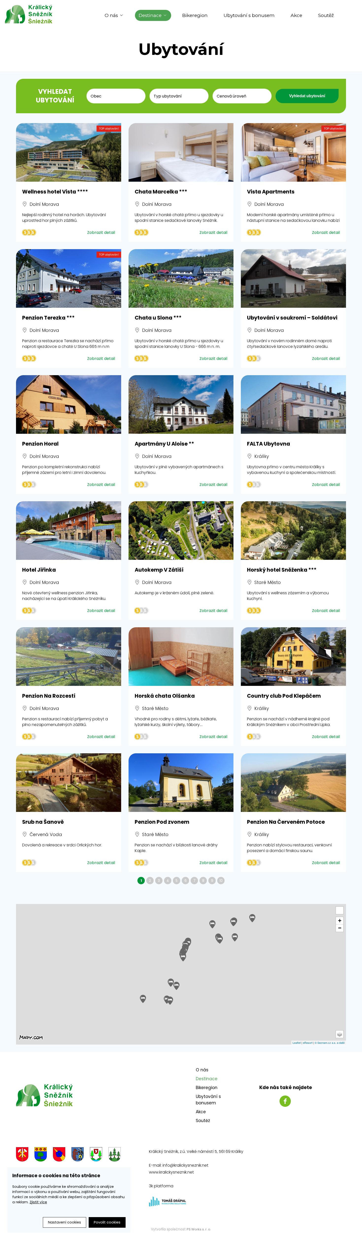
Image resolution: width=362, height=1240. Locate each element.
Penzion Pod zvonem (162, 821)
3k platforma (161, 1186)
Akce (296, 15)
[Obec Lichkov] (96, 1155)
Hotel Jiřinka (39, 569)
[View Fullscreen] (339, 910)
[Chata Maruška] (170, 1001)
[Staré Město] (77, 1155)
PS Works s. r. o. (199, 1229)
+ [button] (339, 921)
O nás (111, 15)
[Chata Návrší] (212, 924)
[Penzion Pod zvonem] (181, 782)
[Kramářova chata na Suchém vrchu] (143, 999)
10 (221, 880)
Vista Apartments (271, 191)
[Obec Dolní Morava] (40, 1155)
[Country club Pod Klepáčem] (293, 656)
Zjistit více (38, 1202)
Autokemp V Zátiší (159, 569)
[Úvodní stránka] (32, 14)
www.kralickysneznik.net (171, 1172)
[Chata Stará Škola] (233, 922)
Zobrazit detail (101, 232)
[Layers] (339, 1034)
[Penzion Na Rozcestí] (68, 656)
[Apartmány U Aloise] (181, 404)
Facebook (285, 1101)
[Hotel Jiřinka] (68, 530)
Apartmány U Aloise (164, 443)
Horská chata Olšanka (165, 695)
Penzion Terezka (48, 317)
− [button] (339, 928)
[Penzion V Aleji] (171, 983)
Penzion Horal (40, 443)
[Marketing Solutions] (167, 1205)
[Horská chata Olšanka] (181, 656)
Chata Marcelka (161, 191)
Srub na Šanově (43, 821)
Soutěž (326, 15)
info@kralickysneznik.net (185, 1165)
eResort (308, 1043)
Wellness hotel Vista (55, 191)
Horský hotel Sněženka (281, 569)
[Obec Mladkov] (114, 1155)
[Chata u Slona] (181, 278)
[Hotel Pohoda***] (235, 937)
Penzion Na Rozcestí (48, 695)
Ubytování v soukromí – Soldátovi (292, 317)
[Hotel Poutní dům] (176, 986)
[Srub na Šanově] (68, 782)
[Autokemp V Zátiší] (181, 530)
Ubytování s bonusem (249, 15)
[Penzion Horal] (68, 404)
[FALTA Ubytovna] (293, 404)
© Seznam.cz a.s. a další (330, 1043)
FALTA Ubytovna (268, 443)
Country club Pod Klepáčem (284, 695)
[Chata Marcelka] (181, 152)
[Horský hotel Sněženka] (293, 530)
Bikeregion (195, 15)
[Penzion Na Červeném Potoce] (293, 782)
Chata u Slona (158, 317)
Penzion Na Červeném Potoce (286, 821)
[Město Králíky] (22, 1155)
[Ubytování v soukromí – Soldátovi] (293, 278)
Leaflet (297, 1043)
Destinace (150, 15)
